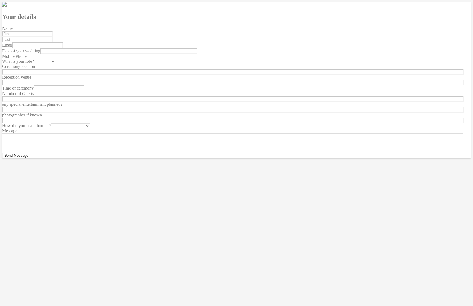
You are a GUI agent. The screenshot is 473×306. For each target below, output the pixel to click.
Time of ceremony (18, 88)
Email (7, 45)
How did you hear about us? (26, 125)
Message (9, 130)
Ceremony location (18, 66)
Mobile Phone (14, 56)
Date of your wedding (21, 50)
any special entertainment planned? (32, 104)
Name (7, 28)
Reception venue (16, 77)
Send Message (16, 155)
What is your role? (18, 61)
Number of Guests (18, 93)
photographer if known (22, 115)
